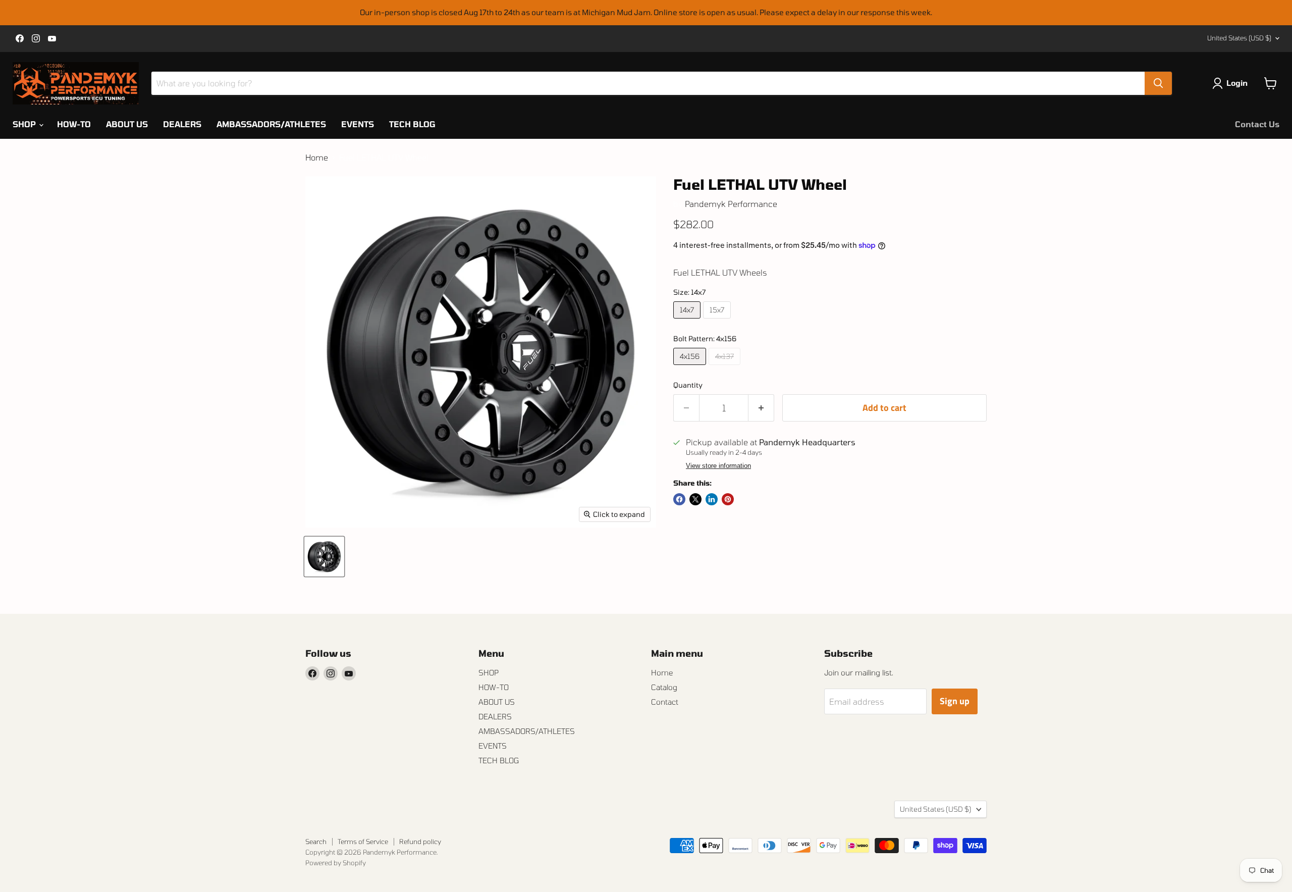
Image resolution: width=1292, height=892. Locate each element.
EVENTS (357, 124)
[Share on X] (695, 499)
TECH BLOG (412, 124)
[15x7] (718, 320)
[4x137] (726, 367)
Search (316, 841)
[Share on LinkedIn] (712, 499)
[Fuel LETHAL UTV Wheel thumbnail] (324, 556)
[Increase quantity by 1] (761, 408)
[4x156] (691, 367)
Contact (664, 701)
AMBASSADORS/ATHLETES (271, 124)
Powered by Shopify (335, 863)
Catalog (664, 687)
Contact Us (1257, 124)
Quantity (688, 385)
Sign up (955, 701)
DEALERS (182, 124)
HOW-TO (74, 124)
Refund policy (420, 841)
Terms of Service (363, 841)
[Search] (1158, 83)
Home (316, 157)
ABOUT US (127, 124)
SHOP (25, 124)
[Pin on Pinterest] (728, 499)
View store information (718, 465)
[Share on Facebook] (679, 499)
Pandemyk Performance (731, 203)
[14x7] (688, 320)
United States (1239, 38)
